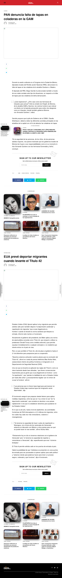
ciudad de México (25, 173)
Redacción (12, 22)
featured (32, 173)
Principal (38, 173)
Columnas (6, 215)
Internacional (7, 252)
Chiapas (24, 127)
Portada (9, 232)
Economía (25, 212)
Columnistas (12, 215)
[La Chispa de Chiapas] (31, 3)
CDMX (19, 173)
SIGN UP (46, 165)
